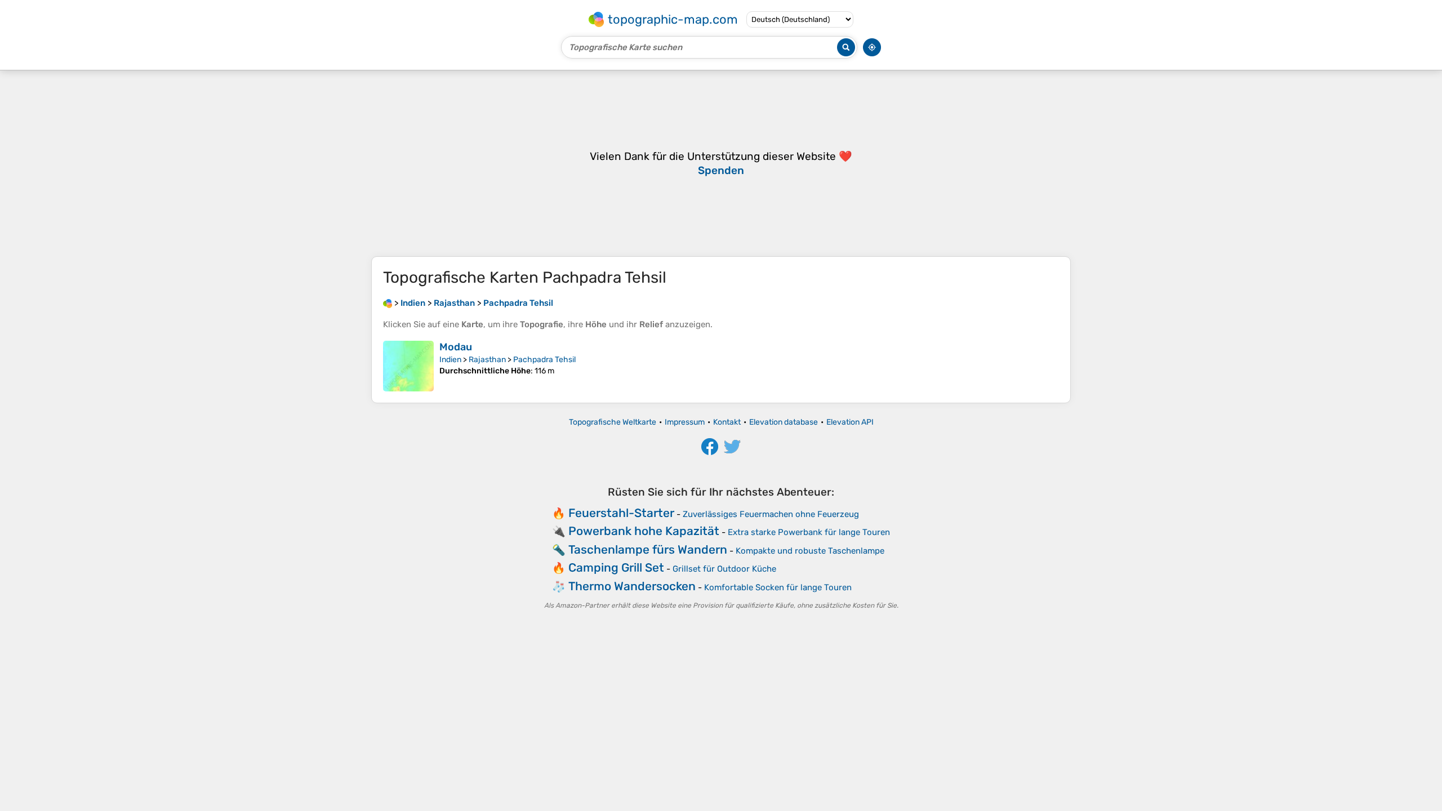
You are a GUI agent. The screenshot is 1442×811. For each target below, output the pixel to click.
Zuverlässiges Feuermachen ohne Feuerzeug (771, 514)
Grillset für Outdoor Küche (724, 569)
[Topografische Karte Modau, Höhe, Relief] (408, 366)
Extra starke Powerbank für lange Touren (809, 532)
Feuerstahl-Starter (621, 513)
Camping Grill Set (616, 567)
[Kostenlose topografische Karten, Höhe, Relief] (387, 303)
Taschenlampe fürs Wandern (647, 549)
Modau (455, 347)
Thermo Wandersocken (632, 586)
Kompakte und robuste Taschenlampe (810, 551)
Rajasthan (487, 359)
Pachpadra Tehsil (544, 359)
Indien (450, 359)
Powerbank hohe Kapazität (643, 531)
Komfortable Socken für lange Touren (778, 587)
